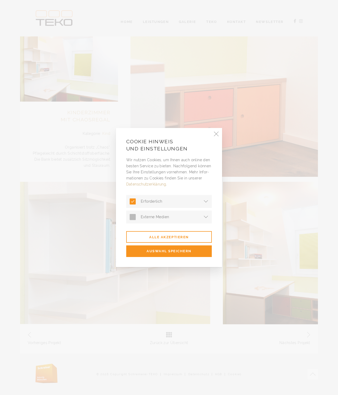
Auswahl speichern (169, 251)
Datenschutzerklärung (146, 184)
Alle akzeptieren (169, 237)
